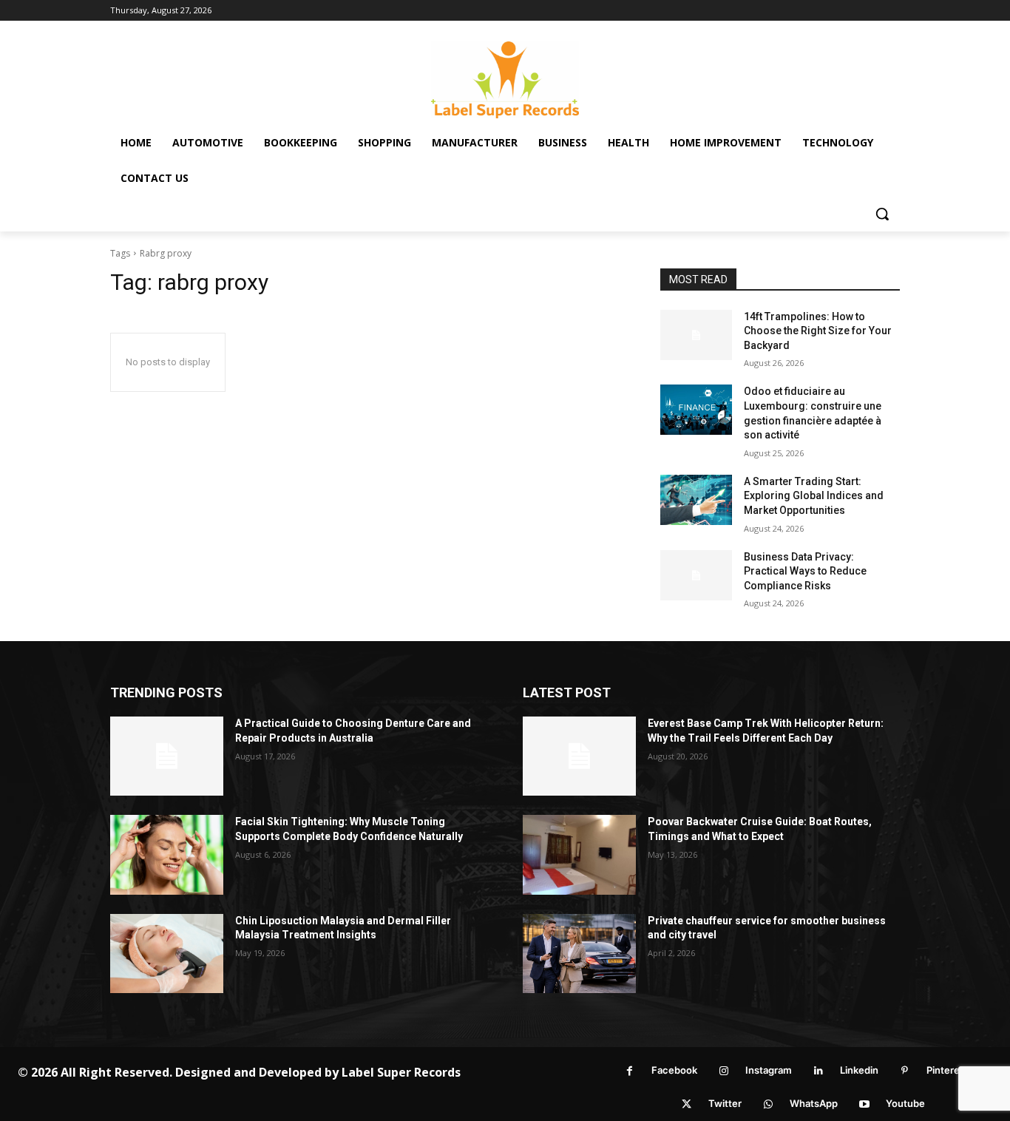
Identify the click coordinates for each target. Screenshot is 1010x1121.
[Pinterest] (905, 1071)
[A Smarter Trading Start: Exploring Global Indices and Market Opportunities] (696, 500)
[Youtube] (864, 1104)
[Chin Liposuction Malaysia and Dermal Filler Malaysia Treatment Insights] (166, 953)
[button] (882, 213)
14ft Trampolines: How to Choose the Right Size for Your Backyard (818, 331)
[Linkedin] (818, 1071)
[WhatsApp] (768, 1104)
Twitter (725, 1103)
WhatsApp (814, 1103)
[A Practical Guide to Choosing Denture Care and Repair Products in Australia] (166, 756)
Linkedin (859, 1070)
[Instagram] (723, 1071)
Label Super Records (401, 1072)
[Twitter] (686, 1104)
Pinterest (947, 1070)
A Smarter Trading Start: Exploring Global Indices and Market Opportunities (814, 495)
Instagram (768, 1070)
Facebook (674, 1070)
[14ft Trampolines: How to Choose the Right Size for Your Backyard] (696, 335)
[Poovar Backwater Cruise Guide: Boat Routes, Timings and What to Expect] (579, 854)
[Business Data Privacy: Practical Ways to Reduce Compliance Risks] (696, 575)
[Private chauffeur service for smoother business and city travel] (579, 953)
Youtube (905, 1103)
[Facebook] (630, 1071)
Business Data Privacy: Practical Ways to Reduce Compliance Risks (805, 571)
